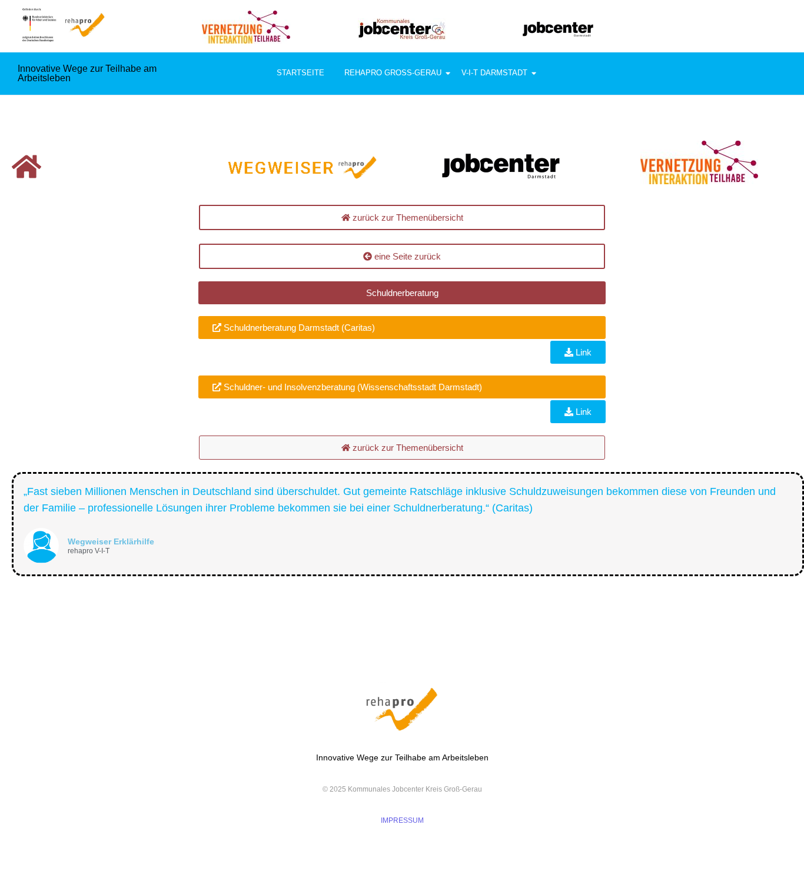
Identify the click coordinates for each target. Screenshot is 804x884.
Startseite (300, 72)
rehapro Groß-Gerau (392, 72)
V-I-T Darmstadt (494, 72)
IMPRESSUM (402, 820)
